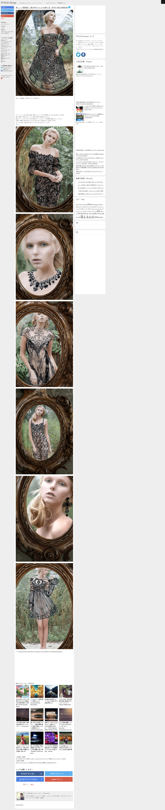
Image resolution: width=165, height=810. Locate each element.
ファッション (4, 50)
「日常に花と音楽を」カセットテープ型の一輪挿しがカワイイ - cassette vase (91, 191)
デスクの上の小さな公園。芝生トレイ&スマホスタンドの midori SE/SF (91, 182)
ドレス (5, 31)
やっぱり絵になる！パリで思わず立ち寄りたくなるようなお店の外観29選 (65, 747)
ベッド (81, 211)
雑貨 (2, 61)
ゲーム (2, 48)
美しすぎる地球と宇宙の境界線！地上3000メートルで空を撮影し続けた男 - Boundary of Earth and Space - (37, 749)
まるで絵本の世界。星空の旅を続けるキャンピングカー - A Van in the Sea (22, 724)
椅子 (96, 213)
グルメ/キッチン (5, 46)
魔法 (102, 217)
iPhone (90, 204)
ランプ (95, 211)
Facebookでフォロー (8, 70)
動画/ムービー (4, 54)
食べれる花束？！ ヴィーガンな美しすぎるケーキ (90, 188)
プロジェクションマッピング (95, 209)
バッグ (85, 209)
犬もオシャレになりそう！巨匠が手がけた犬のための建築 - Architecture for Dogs (36, 762)
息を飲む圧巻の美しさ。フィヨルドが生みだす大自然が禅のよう (51, 701)
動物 (82, 213)
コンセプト (94, 207)
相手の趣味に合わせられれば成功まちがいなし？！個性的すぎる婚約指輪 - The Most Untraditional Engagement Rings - (90, 167)
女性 (6, 33)
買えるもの (87, 216)
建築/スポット (4, 58)
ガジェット (3, 45)
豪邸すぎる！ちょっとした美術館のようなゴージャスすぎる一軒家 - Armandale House (94, 115)
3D (76, 204)
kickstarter (95, 204)
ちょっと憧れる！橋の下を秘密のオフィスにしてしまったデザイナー (91, 185)
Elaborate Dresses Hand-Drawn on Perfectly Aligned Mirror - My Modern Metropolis (40, 651)
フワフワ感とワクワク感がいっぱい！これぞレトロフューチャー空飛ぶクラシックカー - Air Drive (41, 758)
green (83, 204)
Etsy (81, 204)
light (99, 204)
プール (77, 211)
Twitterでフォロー (7, 67)
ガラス (84, 207)
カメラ (80, 206)
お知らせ (3, 40)
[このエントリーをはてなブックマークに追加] (69, 7)
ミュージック (4, 53)
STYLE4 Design (8, 2)
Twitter (41, 797)
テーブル (81, 209)
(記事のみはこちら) (6, 69)
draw (2, 31)
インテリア (3, 43)
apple (79, 204)
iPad (86, 204)
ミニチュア (89, 211)
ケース (88, 207)
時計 (87, 213)
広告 (2, 56)
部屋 (96, 217)
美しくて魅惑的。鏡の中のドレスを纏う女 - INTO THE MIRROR (42, 7)
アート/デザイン (5, 41)
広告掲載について (61, 3)
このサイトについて (50, 3)
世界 (98, 211)
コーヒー (100, 206)
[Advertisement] (31, 107)
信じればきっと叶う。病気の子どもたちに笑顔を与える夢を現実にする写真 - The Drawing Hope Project (22, 702)
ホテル (84, 211)
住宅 (78, 213)
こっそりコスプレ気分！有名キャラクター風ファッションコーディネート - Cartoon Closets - (94, 107)
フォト (2, 27)
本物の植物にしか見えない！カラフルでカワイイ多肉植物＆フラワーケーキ (91, 194)
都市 (99, 217)
